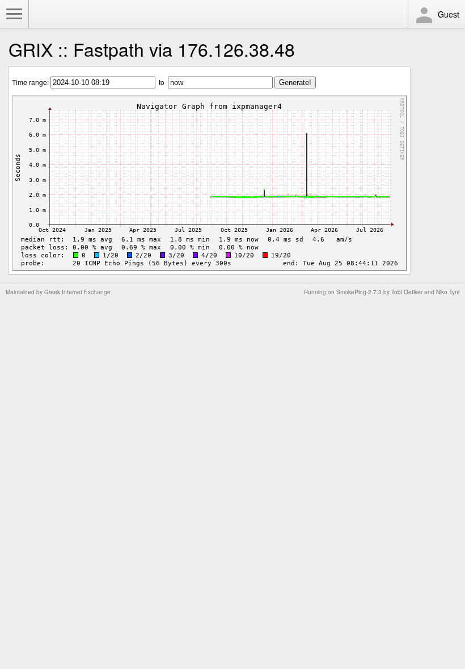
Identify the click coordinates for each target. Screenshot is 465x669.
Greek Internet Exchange (77, 292)
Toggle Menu (14, 14)
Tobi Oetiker (406, 292)
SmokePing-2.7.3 (359, 292)
